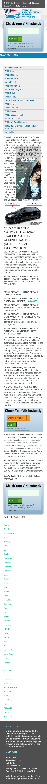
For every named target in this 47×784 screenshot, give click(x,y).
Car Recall (23, 338)
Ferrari (7, 583)
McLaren (7, 683)
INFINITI (7, 629)
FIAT (6, 587)
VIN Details (10, 93)
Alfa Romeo (9, 529)
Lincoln (7, 662)
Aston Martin (9, 533)
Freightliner (8, 600)
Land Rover (9, 654)
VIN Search (10, 71)
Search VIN (11, 757)
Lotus (6, 666)
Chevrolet (8, 558)
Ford (6, 596)
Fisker (6, 591)
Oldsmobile (8, 708)
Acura (6, 525)
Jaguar (7, 637)
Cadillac (7, 554)
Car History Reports (14, 68)
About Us (9, 132)
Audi (6, 537)
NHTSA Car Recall (11, 3)
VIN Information (12, 86)
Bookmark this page (31, 3)
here (14, 46)
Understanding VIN (14, 89)
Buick (6, 550)
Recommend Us (13, 766)
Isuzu (6, 633)
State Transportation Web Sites (19, 100)
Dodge (6, 575)
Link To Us (10, 763)
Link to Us (8, 6)
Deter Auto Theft (12, 119)
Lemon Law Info (12, 78)
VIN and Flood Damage (16, 122)
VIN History (10, 97)
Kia (5, 646)
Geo (5, 608)
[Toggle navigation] (43, 55)
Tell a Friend (21, 6)
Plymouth (8, 716)
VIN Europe (10, 104)
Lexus (6, 658)
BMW (6, 546)
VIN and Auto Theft (14, 115)
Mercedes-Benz (10, 687)
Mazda (7, 679)
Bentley (7, 541)
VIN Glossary (11, 111)
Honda (6, 616)
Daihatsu (7, 571)
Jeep (6, 641)
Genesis (7, 604)
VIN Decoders (11, 75)
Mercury (7, 691)
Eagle (6, 579)
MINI (6, 696)
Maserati (7, 671)
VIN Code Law (12, 108)
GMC (6, 612)
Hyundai (7, 625)
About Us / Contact (14, 760)
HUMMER (8, 621)
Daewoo (7, 566)
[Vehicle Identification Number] (21, 13)
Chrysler (7, 562)
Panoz (6, 712)
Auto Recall (10, 82)
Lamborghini (9, 650)
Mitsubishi (8, 700)
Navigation (9, 55)
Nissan (7, 704)
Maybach (7, 675)
